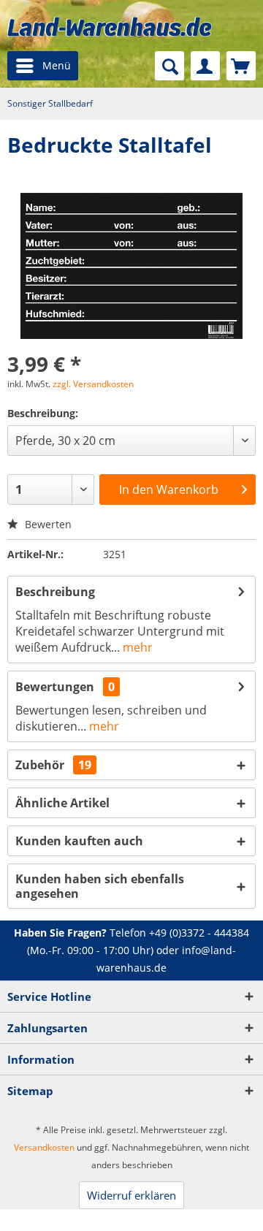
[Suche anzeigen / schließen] (169, 65)
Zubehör (53, 765)
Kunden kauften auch (79, 841)
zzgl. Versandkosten (93, 384)
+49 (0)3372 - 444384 (199, 933)
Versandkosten (44, 1147)
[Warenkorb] (241, 65)
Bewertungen (54, 687)
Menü (56, 65)
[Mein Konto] (205, 65)
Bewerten (47, 524)
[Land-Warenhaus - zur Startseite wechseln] (109, 27)
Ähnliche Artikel (62, 803)
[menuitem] (42, 65)
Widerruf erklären (131, 1195)
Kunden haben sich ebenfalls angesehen (99, 886)
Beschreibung (55, 592)
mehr (136, 647)
